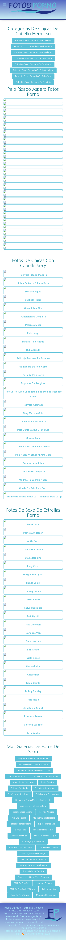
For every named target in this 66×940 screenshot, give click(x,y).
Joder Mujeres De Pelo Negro (33, 854)
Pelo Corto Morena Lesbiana (33, 859)
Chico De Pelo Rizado (19, 895)
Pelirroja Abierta (46, 812)
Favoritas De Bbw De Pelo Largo (33, 865)
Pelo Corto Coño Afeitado (20, 848)
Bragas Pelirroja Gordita (33, 871)
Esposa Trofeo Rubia (47, 824)
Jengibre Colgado (44, 883)
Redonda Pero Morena (22, 812)
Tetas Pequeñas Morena (20, 824)
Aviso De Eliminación (21, 911)
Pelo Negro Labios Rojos (18, 794)
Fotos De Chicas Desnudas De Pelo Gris (33, 82)
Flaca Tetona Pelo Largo (45, 836)
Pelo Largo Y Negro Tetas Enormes (33, 877)
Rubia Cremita (47, 782)
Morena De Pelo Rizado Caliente (33, 764)
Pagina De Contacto (33, 908)
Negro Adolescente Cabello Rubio (33, 759)
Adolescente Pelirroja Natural (33, 806)
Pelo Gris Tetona (19, 818)
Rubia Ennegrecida (16, 776)
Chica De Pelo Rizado (48, 848)
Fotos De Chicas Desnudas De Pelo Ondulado (33, 70)
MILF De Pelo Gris (21, 883)
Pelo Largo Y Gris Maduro (47, 794)
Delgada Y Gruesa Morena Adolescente (33, 800)
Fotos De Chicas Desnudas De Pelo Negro (33, 58)
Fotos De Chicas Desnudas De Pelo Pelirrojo (33, 52)
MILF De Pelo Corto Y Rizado (22, 889)
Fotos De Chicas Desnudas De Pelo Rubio (33, 41)
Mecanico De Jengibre (46, 895)
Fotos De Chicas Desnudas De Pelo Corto (33, 76)
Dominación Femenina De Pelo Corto (33, 770)
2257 (36, 911)
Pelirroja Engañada (19, 788)
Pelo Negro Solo (49, 889)
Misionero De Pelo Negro (44, 818)
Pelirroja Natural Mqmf (45, 788)
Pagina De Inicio (12, 908)
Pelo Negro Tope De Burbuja (45, 776)
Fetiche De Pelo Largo (43, 830)
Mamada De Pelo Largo (23, 782)
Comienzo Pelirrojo (19, 836)
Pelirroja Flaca (20, 830)
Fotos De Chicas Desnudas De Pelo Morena (33, 46)
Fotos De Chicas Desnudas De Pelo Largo (33, 64)
